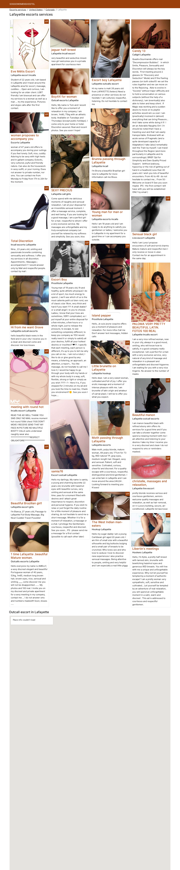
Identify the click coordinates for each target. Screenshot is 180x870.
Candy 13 (138, 51)
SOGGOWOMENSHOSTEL (22, 4)
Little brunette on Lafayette (104, 367)
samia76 (57, 471)
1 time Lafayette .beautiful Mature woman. (29, 555)
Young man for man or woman (107, 213)
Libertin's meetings (145, 548)
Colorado (50, 9)
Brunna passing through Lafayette (108, 160)
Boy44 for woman (64, 96)
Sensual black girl (144, 234)
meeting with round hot (27, 407)
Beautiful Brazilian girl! (26, 503)
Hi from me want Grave (27, 327)
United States (36, 9)
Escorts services (18, 9)
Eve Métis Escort (23, 71)
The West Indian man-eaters (107, 523)
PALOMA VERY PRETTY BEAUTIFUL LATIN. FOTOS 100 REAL (148, 327)
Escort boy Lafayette (107, 80)
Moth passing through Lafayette (107, 439)
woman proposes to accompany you (25, 137)
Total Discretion (22, 241)
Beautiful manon (143, 415)
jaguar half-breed (63, 49)
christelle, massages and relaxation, (149, 482)
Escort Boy (59, 279)
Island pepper (101, 315)
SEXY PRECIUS (61, 190)
